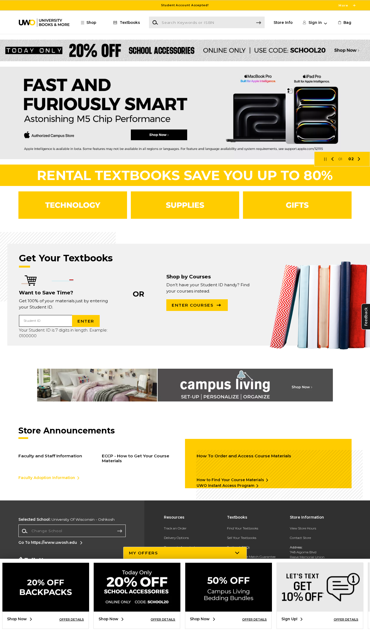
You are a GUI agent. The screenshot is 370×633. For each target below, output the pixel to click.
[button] (185, 5)
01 (340, 159)
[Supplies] (185, 205)
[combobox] (72, 531)
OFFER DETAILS (71, 619)
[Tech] (72, 205)
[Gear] (297, 205)
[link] (344, 22)
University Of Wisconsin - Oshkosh (66, 519)
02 (351, 159)
